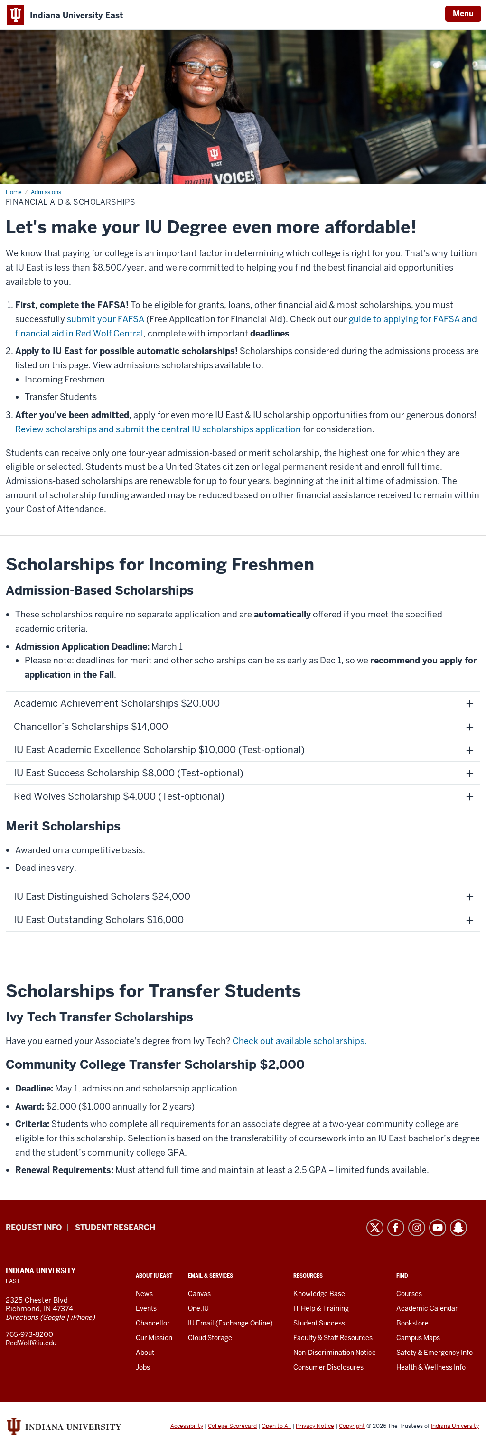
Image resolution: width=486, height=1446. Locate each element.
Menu (463, 14)
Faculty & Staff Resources (333, 1338)
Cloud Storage (210, 1338)
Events (146, 1308)
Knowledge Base (319, 1293)
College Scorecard (232, 1426)
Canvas (199, 1293)
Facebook (395, 1227)
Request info (34, 1227)
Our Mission (154, 1338)
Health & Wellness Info (431, 1367)
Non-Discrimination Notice (334, 1352)
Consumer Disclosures (328, 1367)
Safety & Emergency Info (434, 1352)
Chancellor (153, 1323)
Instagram (416, 1227)
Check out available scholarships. (300, 1041)
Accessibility (186, 1426)
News (144, 1293)
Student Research (115, 1227)
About (145, 1352)
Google (54, 1317)
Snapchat (458, 1227)
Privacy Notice (315, 1426)
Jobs (143, 1367)
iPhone (81, 1317)
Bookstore (412, 1323)
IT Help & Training (321, 1308)
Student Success (319, 1323)
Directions (22, 1317)
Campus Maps (418, 1338)
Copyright (352, 1426)
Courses (409, 1293)
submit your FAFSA (105, 319)
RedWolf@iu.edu (31, 1343)
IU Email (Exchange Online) (230, 1323)
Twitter (374, 1227)
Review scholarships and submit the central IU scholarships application (158, 429)
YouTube (437, 1227)
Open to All (276, 1426)
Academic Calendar (427, 1308)
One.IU (198, 1308)
